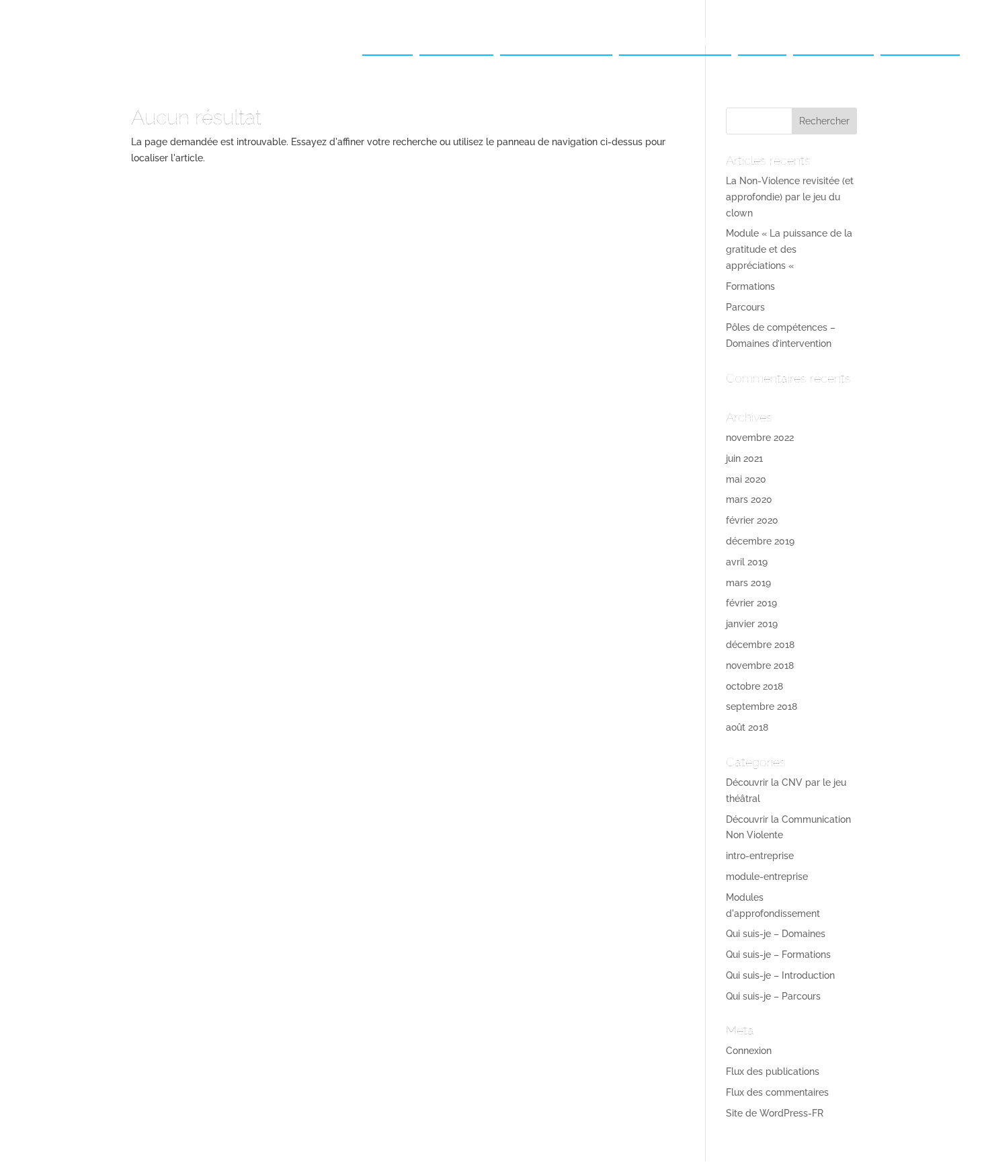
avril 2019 (747, 562)
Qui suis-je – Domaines (775, 933)
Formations (750, 286)
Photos (762, 42)
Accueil (387, 42)
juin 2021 (744, 458)
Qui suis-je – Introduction (780, 975)
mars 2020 (749, 499)
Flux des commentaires (777, 1092)
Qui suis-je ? (456, 42)
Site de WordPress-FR (774, 1113)
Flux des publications (772, 1071)
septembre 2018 (761, 706)
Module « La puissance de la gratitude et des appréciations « (789, 249)
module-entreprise (767, 876)
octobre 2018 (754, 686)
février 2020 (752, 520)
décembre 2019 (760, 541)
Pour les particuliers (675, 42)
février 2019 (751, 603)
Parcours (745, 307)
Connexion (749, 1050)
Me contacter (920, 42)
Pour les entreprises (556, 42)
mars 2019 (748, 582)
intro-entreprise (760, 855)
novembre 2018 (760, 665)
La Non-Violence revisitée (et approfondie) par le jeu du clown (790, 196)
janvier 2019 (752, 623)
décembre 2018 (760, 644)
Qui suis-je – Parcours (773, 996)
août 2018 (747, 727)
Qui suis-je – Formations (778, 954)
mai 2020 (746, 479)
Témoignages (833, 42)
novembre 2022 (760, 437)
